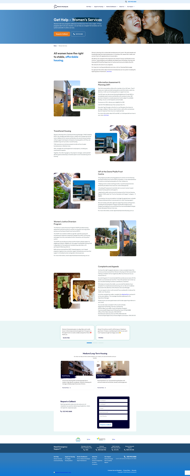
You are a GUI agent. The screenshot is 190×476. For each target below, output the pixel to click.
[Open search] (126, 1)
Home (55, 45)
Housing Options (69, 460)
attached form (125, 294)
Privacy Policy (126, 470)
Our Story (94, 462)
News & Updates (108, 460)
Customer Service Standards (114, 470)
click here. (109, 71)
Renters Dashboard (111, 6)
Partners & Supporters (97, 460)
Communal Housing (58, 460)
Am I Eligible (68, 458)
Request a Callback (105, 424)
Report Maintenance (81, 460)
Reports (106, 462)
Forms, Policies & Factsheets (83, 458)
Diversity (134, 470)
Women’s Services (58, 458)
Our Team (94, 458)
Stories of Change (108, 458)
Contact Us (94, 464)
